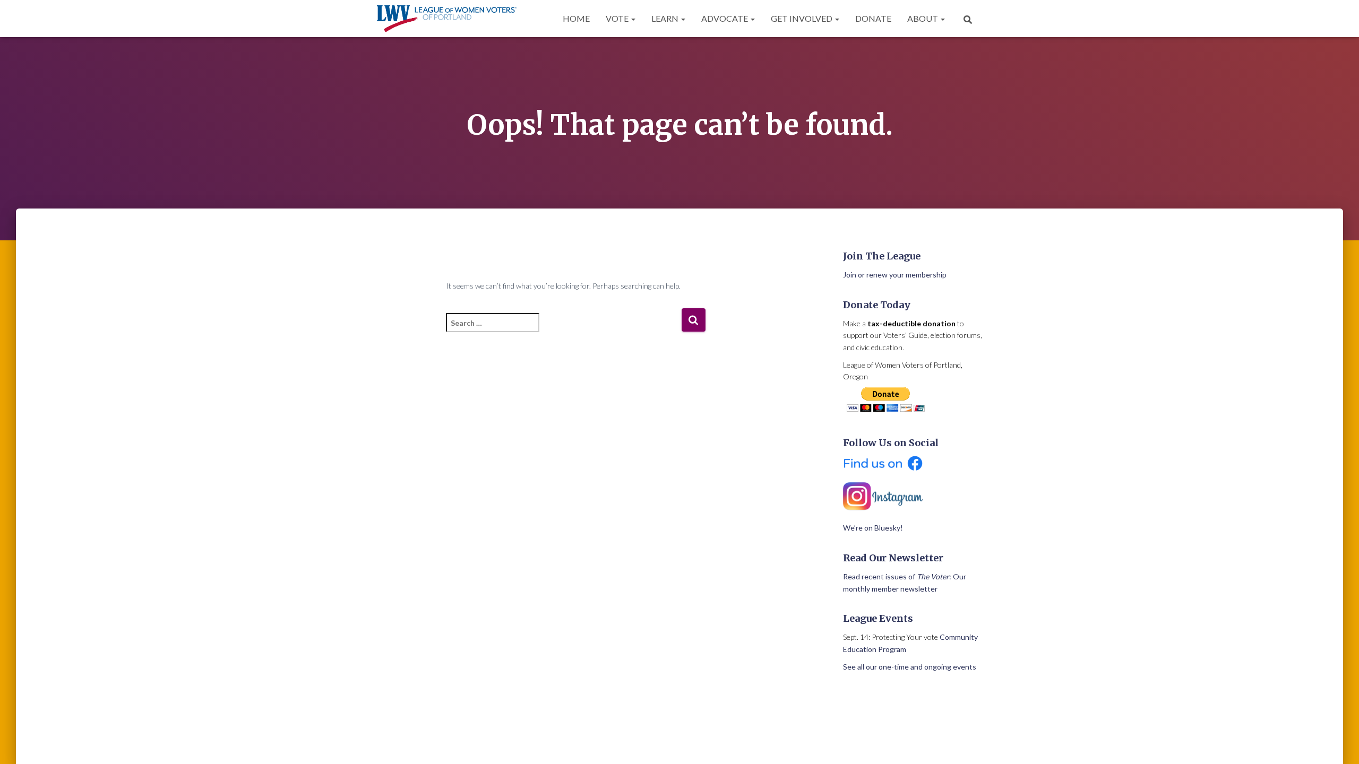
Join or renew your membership (895, 274)
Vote (618, 18)
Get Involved (802, 18)
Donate (873, 18)
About (923, 18)
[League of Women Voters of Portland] (446, 18)
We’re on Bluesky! (873, 527)
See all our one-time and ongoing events (909, 666)
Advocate (725, 18)
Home (576, 18)
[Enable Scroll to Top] (1338, 743)
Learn (665, 18)
